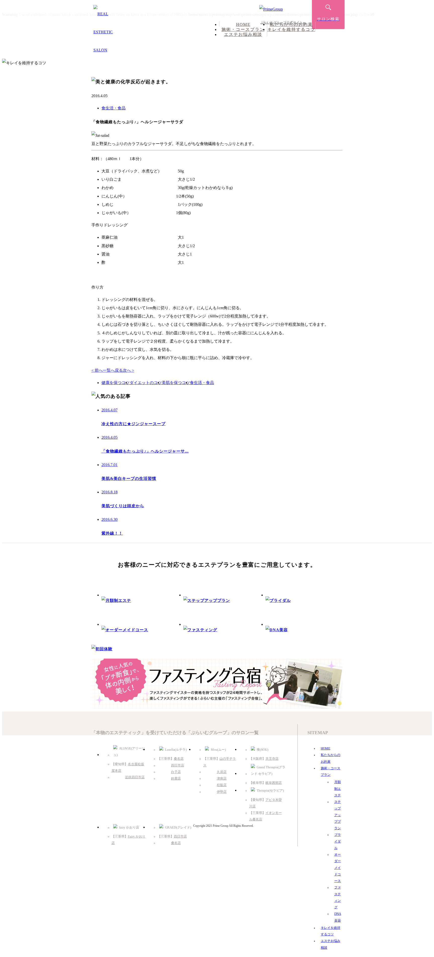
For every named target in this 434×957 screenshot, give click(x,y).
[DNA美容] (276, 630)
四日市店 (177, 765)
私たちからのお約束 (291, 24)
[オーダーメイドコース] (124, 630)
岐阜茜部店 (273, 783)
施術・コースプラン (243, 29)
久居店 (222, 772)
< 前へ (97, 370)
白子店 (176, 772)
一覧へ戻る (113, 370)
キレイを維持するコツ (291, 29)
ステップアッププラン (337, 815)
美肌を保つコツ (176, 382)
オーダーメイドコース (337, 868)
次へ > (128, 370)
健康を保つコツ (115, 382)
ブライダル (337, 841)
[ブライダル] (278, 600)
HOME (243, 24)
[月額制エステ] (116, 600)
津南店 (222, 778)
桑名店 (179, 758)
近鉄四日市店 (135, 777)
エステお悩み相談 (243, 34)
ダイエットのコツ (146, 382)
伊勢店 (222, 792)
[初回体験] (102, 649)
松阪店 (222, 785)
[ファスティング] (200, 630)
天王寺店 (272, 758)
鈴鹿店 (176, 778)
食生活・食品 (113, 108)
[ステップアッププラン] (206, 600)
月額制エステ (337, 788)
